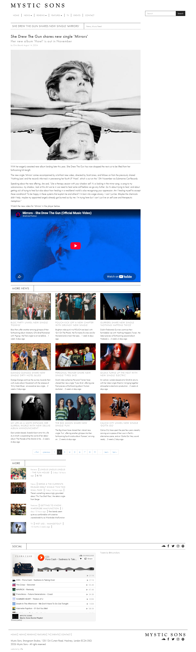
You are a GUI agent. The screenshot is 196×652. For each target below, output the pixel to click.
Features (55, 15)
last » (115, 452)
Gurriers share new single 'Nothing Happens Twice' (117, 324)
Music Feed (97, 26)
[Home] (37, 5)
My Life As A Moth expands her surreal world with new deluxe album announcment (30, 425)
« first (37, 452)
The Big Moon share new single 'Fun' (71, 424)
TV (68, 15)
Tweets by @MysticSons (110, 552)
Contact (89, 15)
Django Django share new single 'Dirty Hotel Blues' (28, 374)
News (27, 15)
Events (77, 15)
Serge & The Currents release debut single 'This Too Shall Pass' (48, 487)
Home (16, 15)
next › (106, 452)
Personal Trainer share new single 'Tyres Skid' (73, 374)
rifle (21, 649)
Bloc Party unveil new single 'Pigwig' (29, 324)
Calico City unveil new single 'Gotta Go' (119, 424)
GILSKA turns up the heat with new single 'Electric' (119, 374)
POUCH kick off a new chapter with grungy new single (74, 324)
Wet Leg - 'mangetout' (49, 523)
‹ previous (46, 452)
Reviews (41, 15)
